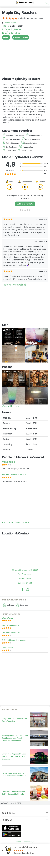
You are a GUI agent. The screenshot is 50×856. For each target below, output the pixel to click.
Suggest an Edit (25, 583)
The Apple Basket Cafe (11, 633)
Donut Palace (7, 647)
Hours (5, 26)
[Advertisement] (25, 57)
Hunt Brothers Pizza (10, 625)
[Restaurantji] (25, 2)
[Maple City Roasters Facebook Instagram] (27, 589)
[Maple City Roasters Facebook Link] (22, 589)
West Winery (7, 618)
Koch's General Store (14, 474)
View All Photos (10, 406)
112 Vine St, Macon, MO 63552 (25, 570)
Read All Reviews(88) (14, 284)
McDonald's (8, 461)
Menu (6, 37)
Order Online (20, 37)
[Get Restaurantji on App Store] (11, 828)
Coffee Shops (10, 23)
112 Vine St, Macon (12, 29)
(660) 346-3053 (11, 32)
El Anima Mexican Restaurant (14, 640)
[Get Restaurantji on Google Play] (11, 834)
